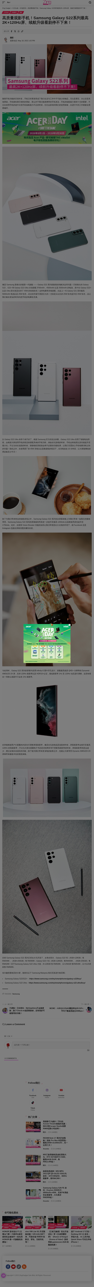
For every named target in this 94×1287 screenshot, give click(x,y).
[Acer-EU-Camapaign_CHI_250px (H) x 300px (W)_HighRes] (47, 643)
